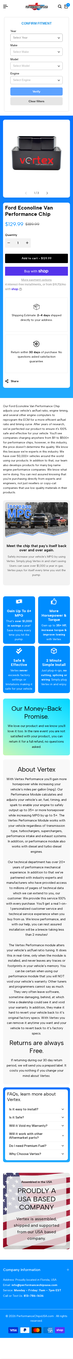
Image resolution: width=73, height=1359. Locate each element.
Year (13, 31)
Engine (14, 73)
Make (13, 45)
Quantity (11, 235)
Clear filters (36, 101)
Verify (36, 91)
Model (14, 59)
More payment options (36, 280)
